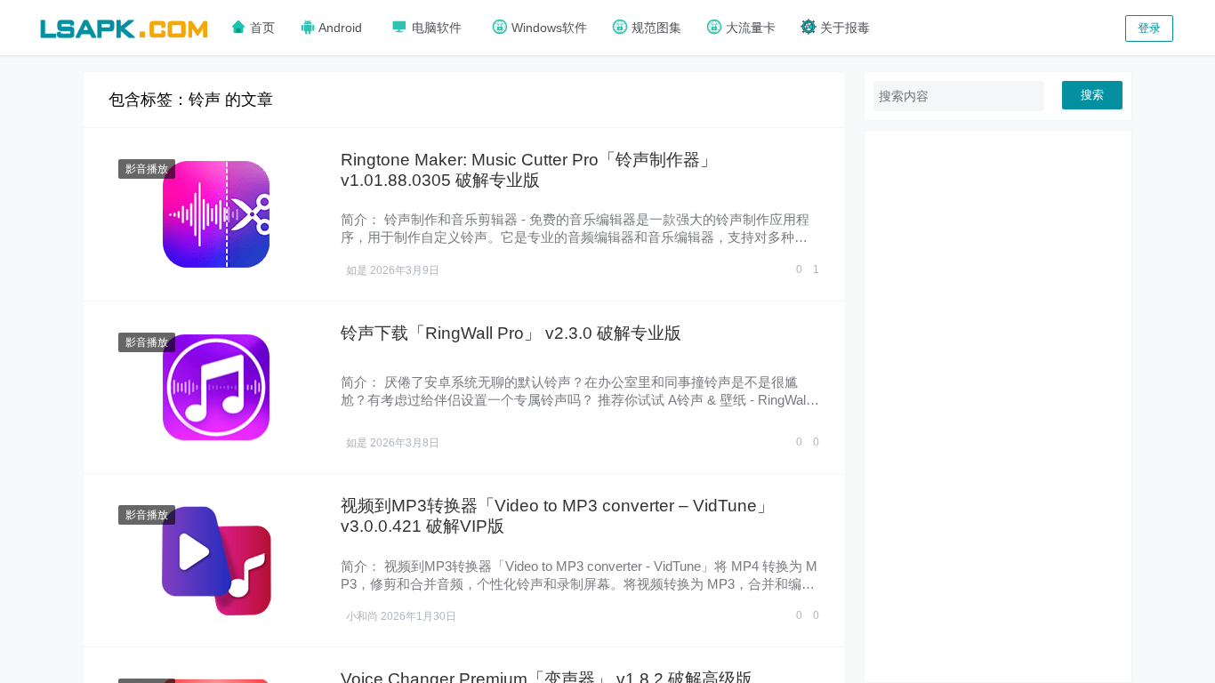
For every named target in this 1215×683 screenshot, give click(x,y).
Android (339, 27)
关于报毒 (843, 27)
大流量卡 (749, 27)
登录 (1149, 28)
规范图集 (654, 27)
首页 (260, 27)
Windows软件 (547, 27)
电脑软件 (435, 27)
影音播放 (146, 169)
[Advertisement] (997, 406)
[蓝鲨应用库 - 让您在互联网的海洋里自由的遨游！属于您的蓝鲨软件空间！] (123, 26)
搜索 (1092, 94)
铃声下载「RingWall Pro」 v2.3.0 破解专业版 (511, 333)
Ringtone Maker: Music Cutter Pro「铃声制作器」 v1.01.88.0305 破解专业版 (529, 169)
